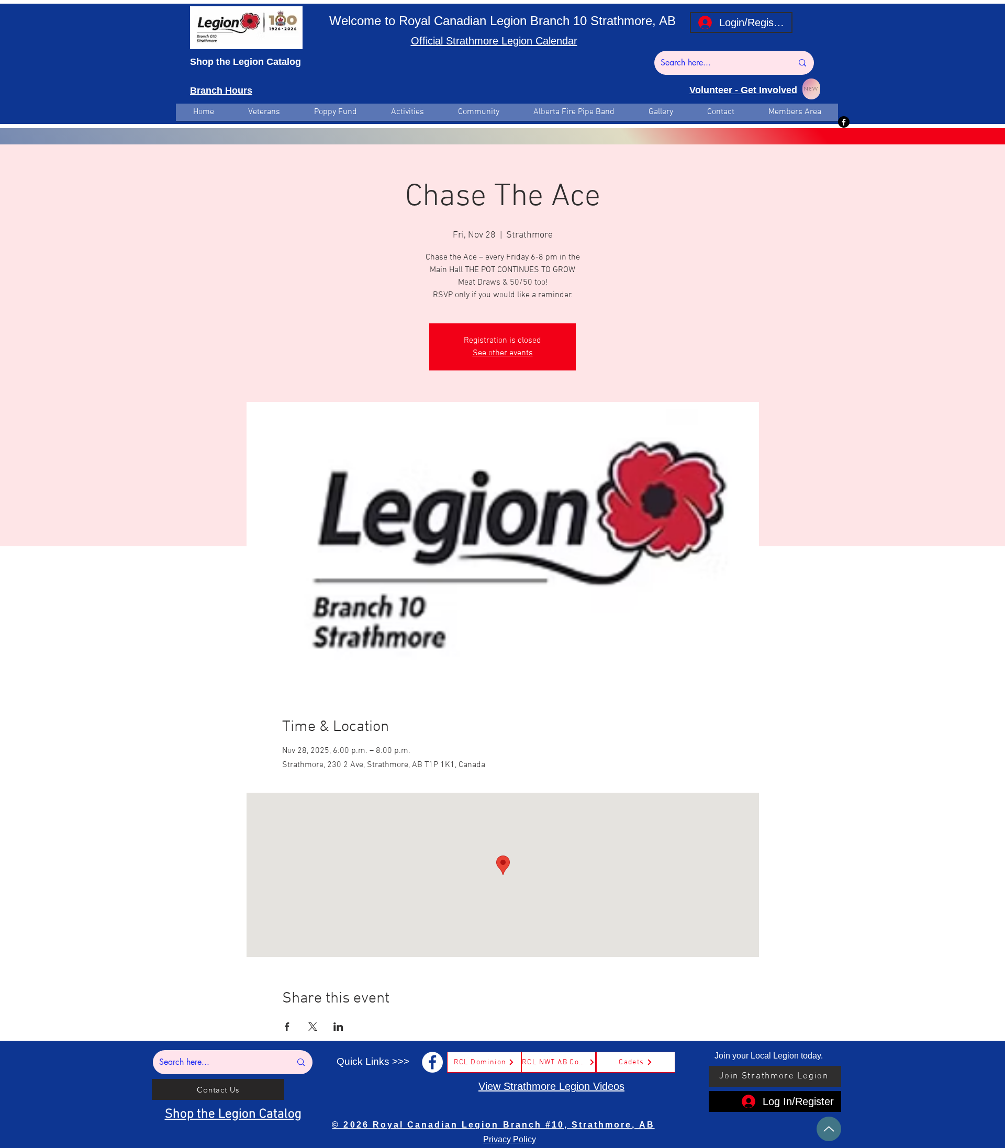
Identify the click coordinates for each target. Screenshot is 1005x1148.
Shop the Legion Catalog (245, 62)
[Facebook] (844, 122)
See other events (503, 353)
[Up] (829, 1129)
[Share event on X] (313, 1026)
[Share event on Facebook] (287, 1026)
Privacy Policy (509, 1139)
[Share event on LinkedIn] (338, 1026)
